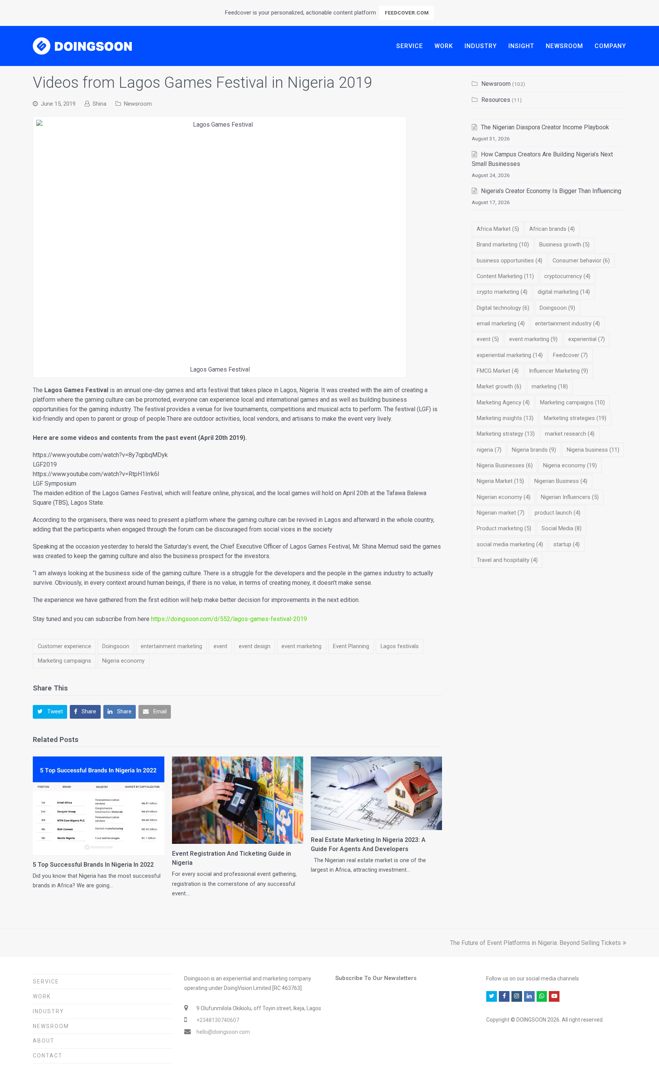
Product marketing (504, 528)
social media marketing (510, 544)
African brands (552, 228)
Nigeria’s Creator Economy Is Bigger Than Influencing (551, 191)
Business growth (564, 244)
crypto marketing (502, 291)
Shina (99, 103)
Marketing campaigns (64, 660)
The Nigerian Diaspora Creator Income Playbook (545, 127)
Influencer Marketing (558, 370)
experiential (586, 339)
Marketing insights (505, 418)
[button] (50, 712)
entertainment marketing (171, 646)
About (44, 1041)
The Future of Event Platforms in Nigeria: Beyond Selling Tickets (535, 942)
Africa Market (498, 228)
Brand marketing (503, 244)
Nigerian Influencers (570, 497)
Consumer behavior (581, 260)
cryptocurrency (567, 276)
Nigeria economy (123, 660)
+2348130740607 (217, 1020)
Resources (495, 99)
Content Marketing (505, 276)
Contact (48, 1055)
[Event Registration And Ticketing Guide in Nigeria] (237, 800)
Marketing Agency (503, 402)
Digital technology (503, 307)
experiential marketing (510, 355)
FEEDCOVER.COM (407, 13)
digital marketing (564, 291)
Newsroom (138, 103)
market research (570, 433)
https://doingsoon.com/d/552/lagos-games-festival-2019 (229, 619)
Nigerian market (500, 512)
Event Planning (351, 646)
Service (46, 981)
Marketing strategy (506, 433)
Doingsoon (115, 646)
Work (42, 996)
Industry (48, 1011)
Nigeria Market (500, 481)
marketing (550, 386)
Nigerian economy (503, 497)
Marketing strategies (575, 418)
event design (254, 646)
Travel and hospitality (507, 560)
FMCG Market (498, 370)
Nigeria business (593, 449)
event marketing (301, 646)
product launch (557, 512)
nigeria (489, 449)
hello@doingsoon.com (223, 1032)
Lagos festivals (400, 646)
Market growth (499, 386)
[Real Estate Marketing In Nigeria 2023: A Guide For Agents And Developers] (376, 793)
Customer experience (64, 646)
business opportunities (509, 260)
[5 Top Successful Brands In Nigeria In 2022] (98, 805)
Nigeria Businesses (505, 465)
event (220, 646)
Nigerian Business (560, 481)
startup (566, 544)
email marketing (501, 323)
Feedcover (570, 355)
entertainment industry (567, 323)
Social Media (562, 528)
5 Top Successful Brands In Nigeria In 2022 (93, 864)
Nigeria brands (534, 449)
